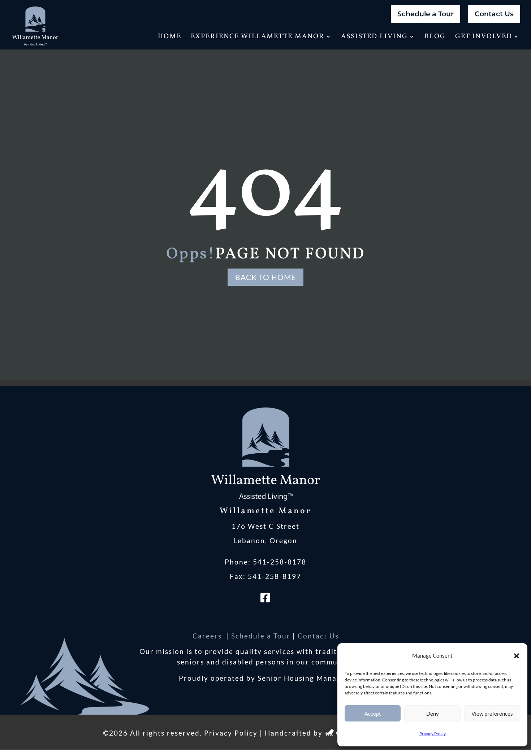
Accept (372, 713)
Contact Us (494, 13)
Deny (432, 713)
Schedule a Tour (425, 13)
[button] (516, 655)
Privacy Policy (432, 733)
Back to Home (265, 277)
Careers (208, 636)
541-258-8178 (279, 562)
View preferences (492, 713)
